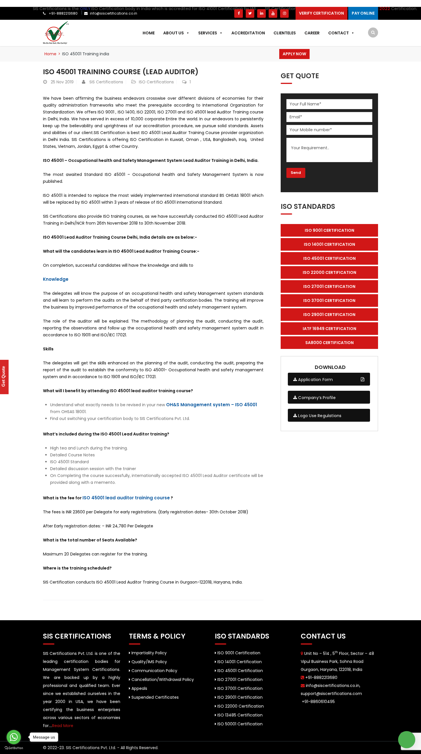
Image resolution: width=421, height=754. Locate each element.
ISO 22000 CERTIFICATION (329, 272)
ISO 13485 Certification (239, 715)
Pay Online (363, 13)
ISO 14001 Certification (239, 662)
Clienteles (285, 33)
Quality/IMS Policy (148, 662)
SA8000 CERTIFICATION (329, 342)
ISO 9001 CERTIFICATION (329, 230)
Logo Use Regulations (319, 416)
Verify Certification (321, 13)
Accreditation (248, 33)
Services (207, 33)
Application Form (315, 379)
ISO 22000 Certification (240, 706)
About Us (173, 33)
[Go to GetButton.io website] (14, 748)
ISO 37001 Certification (239, 688)
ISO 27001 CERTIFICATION (329, 286)
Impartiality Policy (148, 653)
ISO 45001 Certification (239, 671)
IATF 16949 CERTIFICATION (329, 328)
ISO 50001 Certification (239, 724)
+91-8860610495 (318, 701)
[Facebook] (238, 13)
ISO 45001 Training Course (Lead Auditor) (120, 71)
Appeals (138, 688)
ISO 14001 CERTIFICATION (329, 244)
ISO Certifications (156, 82)
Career (312, 33)
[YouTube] (273, 13)
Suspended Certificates (154, 697)
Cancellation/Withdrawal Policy (162, 679)
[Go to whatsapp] (14, 737)
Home (149, 33)
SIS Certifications (106, 82)
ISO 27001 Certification (239, 679)
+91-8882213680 (63, 13)
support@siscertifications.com (331, 693)
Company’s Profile (316, 397)
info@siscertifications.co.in (113, 13)
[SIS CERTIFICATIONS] (56, 32)
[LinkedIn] (261, 13)
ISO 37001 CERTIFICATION (329, 300)
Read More (62, 726)
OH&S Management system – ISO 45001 (211, 405)
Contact (338, 33)
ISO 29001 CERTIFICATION (329, 314)
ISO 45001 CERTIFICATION (329, 258)
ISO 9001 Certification (238, 653)
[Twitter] (250, 13)
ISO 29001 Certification (239, 697)
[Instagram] (284, 13)
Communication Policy (153, 671)
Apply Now (294, 54)
